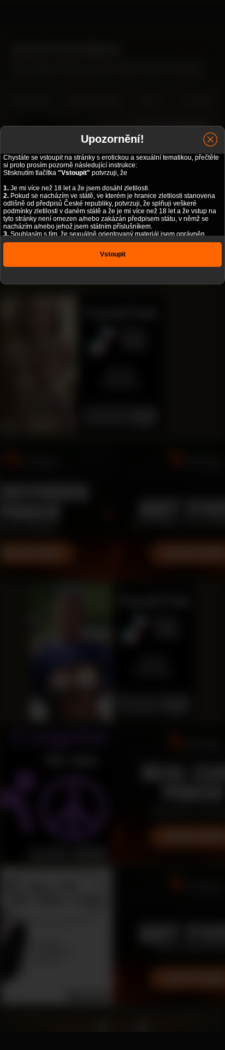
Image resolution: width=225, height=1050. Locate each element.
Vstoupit (113, 254)
